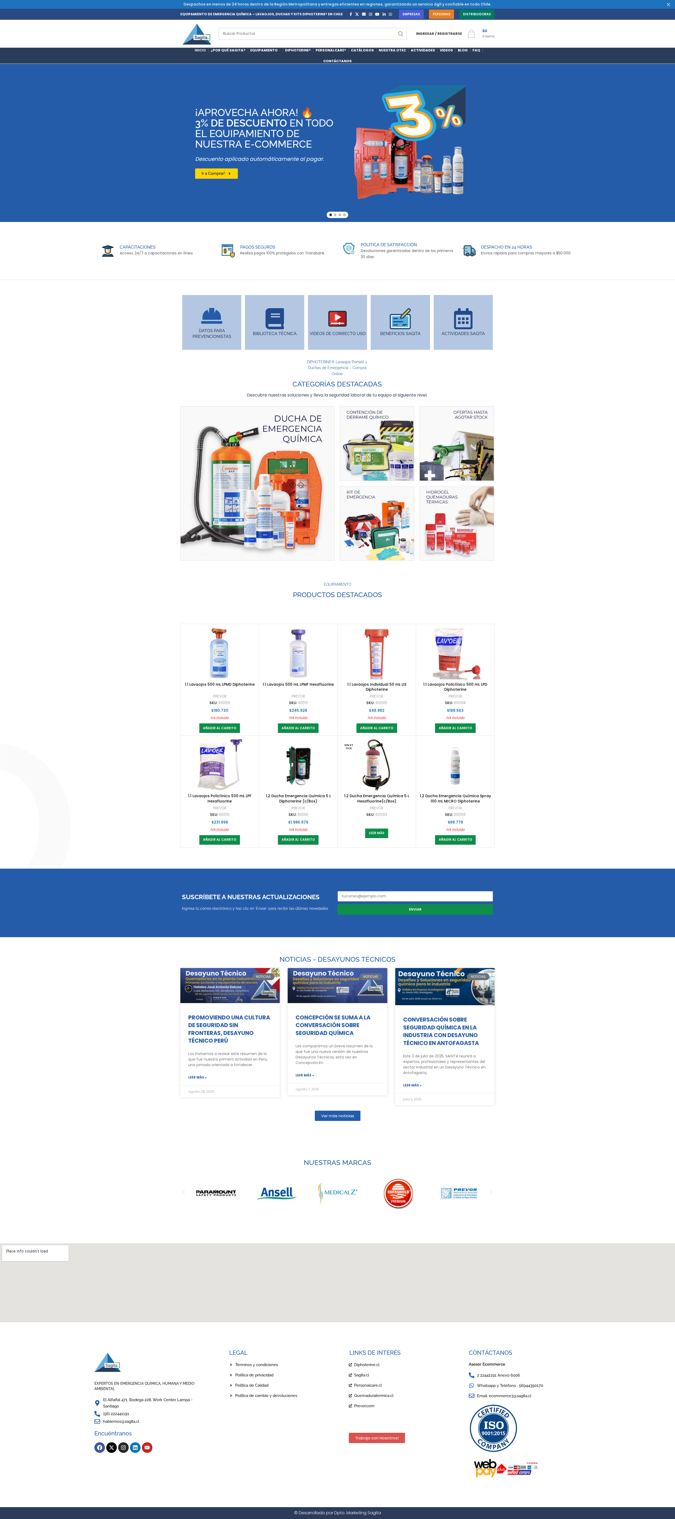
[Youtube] (147, 1447)
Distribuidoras (477, 14)
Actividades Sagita (463, 333)
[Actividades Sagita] (463, 318)
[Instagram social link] (370, 14)
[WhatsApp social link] (390, 14)
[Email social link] (363, 14)
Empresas (411, 14)
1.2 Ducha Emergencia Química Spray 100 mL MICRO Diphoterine (455, 798)
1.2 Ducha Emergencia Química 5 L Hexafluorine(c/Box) (376, 798)
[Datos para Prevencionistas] (211, 315)
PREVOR (219, 696)
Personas (441, 14)
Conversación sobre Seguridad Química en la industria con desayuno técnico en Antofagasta (441, 1031)
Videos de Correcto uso (338, 333)
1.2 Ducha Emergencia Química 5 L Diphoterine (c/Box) (298, 798)
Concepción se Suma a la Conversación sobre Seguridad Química (333, 1025)
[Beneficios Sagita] (400, 318)
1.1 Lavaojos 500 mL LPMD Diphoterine (220, 684)
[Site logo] (196, 33)
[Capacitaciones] (107, 251)
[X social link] (357, 14)
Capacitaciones (138, 247)
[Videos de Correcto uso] (337, 318)
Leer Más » (197, 1077)
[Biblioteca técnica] (274, 318)
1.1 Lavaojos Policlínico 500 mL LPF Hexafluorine (219, 798)
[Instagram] (123, 1447)
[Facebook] (99, 1447)
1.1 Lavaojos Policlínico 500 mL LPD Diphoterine (455, 687)
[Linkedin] (135, 1447)
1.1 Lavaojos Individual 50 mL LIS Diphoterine (376, 687)
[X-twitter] (111, 1447)
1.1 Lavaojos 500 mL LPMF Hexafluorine (298, 684)
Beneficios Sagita (400, 333)
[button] (219, 728)
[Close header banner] (668, 4)
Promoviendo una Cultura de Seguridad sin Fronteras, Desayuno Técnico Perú (229, 1029)
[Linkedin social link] (384, 14)
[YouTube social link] (377, 14)
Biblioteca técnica (275, 333)
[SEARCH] (401, 34)
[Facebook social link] (351, 14)
